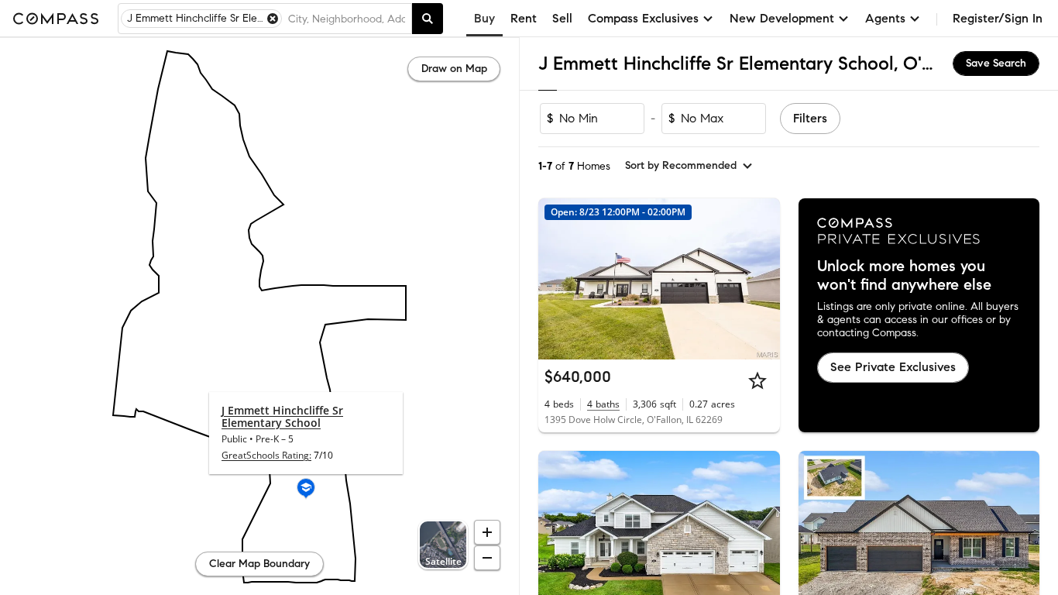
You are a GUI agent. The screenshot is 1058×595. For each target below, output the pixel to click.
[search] (427, 18)
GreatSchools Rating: (266, 455)
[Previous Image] (556, 279)
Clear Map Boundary (259, 563)
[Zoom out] (487, 557)
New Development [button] (782, 18)
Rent (523, 18)
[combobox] (346, 18)
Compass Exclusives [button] (643, 18)
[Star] (757, 380)
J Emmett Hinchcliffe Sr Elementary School (282, 416)
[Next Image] (761, 279)
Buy (484, 18)
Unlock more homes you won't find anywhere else (904, 275)
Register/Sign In (998, 18)
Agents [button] (885, 18)
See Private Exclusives (893, 366)
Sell (562, 18)
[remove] (272, 18)
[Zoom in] (487, 532)
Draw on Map (454, 68)
